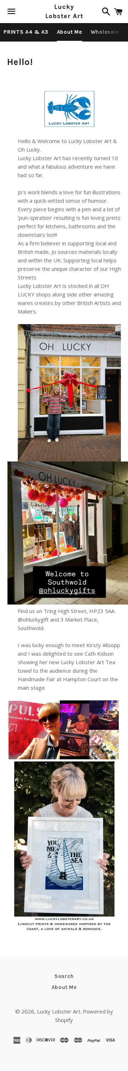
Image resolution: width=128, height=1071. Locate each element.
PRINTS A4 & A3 (26, 32)
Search (64, 976)
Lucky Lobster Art (64, 11)
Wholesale (105, 32)
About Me (69, 32)
